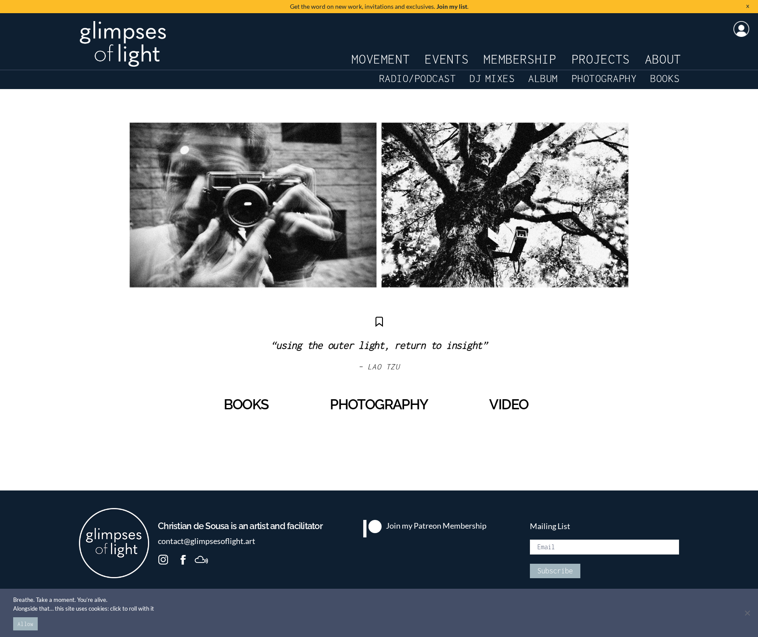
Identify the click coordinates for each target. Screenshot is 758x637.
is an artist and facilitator (240, 526)
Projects (601, 59)
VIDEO (508, 404)
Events (446, 59)
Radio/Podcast (417, 78)
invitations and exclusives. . (379, 6)
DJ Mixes (492, 78)
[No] (747, 612)
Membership (519, 59)
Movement (380, 59)
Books (665, 78)
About (663, 59)
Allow (25, 624)
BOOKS (246, 404)
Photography (604, 78)
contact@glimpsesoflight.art (206, 541)
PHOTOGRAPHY (379, 404)
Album (543, 78)
